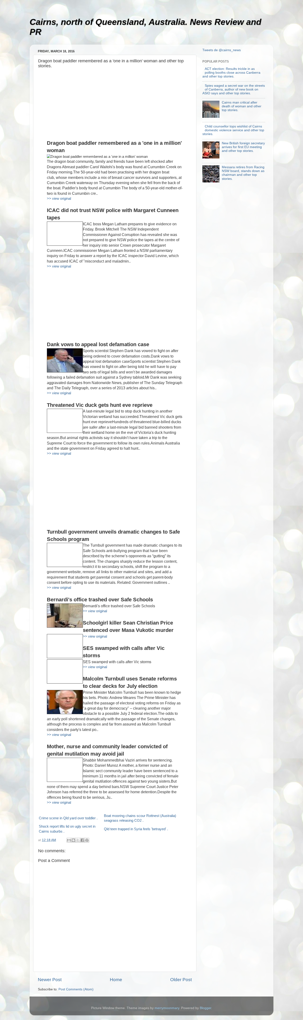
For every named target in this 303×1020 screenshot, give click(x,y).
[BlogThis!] (73, 840)
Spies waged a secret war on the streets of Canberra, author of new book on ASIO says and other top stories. (233, 89)
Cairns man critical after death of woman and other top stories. (241, 106)
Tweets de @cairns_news (221, 50)
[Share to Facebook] (82, 840)
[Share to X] (78, 840)
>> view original (59, 198)
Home (116, 979)
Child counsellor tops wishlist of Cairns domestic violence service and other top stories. (233, 130)
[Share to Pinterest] (87, 840)
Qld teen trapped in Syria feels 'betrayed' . (136, 829)
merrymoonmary (167, 1008)
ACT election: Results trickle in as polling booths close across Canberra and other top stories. (231, 72)
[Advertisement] (115, 106)
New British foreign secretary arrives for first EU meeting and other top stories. (243, 147)
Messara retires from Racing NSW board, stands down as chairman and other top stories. (243, 173)
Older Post (181, 979)
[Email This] (69, 840)
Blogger (205, 1008)
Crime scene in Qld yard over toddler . (68, 818)
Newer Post (50, 979)
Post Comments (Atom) (76, 989)
